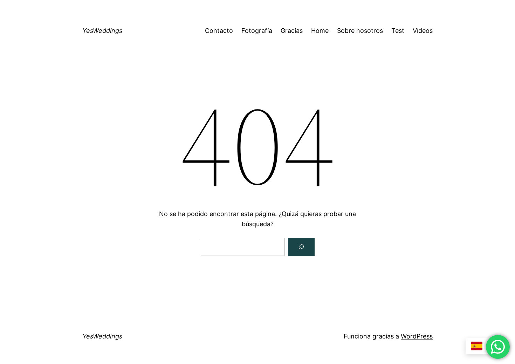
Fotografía (256, 30)
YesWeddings (102, 30)
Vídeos (423, 30)
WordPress (417, 336)
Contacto (219, 30)
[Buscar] (301, 247)
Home (320, 30)
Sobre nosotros (360, 30)
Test (397, 30)
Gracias (292, 30)
